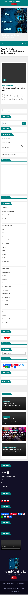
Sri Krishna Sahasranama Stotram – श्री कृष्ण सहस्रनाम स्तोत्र (13, 434)
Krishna (7, 85)
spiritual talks (17, 93)
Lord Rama (5, 275)
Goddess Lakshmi (6, 240)
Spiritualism (5, 304)
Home (5, 588)
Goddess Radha (6, 243)
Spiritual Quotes (6, 300)
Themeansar (13, 585)
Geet (3, 232)
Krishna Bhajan (6, 261)
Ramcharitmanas (6, 286)
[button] (19, 43)
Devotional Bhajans (7, 225)
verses (4, 326)
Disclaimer (3, 482)
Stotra (3, 308)
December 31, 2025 (9, 405)
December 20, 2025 (9, 436)
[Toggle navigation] (25, 44)
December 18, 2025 (9, 451)
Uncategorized (6, 318)
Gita (3, 236)
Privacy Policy (4, 486)
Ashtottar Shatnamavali (8, 211)
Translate (10, 111)
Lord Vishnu (5, 279)
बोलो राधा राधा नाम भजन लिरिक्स (9, 151)
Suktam (4, 315)
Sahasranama (5, 290)
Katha (3, 250)
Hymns (4, 85)
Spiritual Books (6, 297)
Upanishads (5, 322)
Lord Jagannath (6, 268)
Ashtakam (4, 207)
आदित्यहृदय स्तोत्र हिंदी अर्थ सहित (9, 154)
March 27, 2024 (7, 93)
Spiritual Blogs (6, 293)
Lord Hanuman (6, 265)
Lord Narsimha (6, 272)
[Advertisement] (14, 180)
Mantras (4, 283)
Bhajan (4, 218)
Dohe (3, 229)
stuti (11, 85)
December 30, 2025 (9, 421)
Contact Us (4, 479)
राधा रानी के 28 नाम (6, 142)
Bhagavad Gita (6, 214)
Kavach (4, 254)
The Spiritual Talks (10, 35)
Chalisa (4, 222)
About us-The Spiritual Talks (8, 476)
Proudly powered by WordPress (9, 583)
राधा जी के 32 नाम (6, 138)
